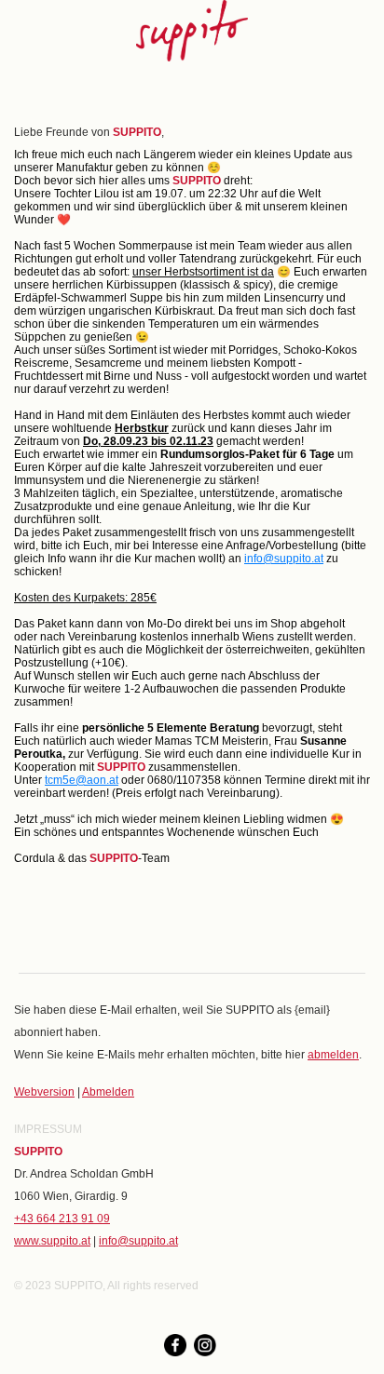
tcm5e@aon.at (81, 780)
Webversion (44, 1091)
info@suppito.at (283, 558)
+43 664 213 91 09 (62, 1218)
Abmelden (108, 1091)
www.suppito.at (52, 1240)
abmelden (333, 1054)
